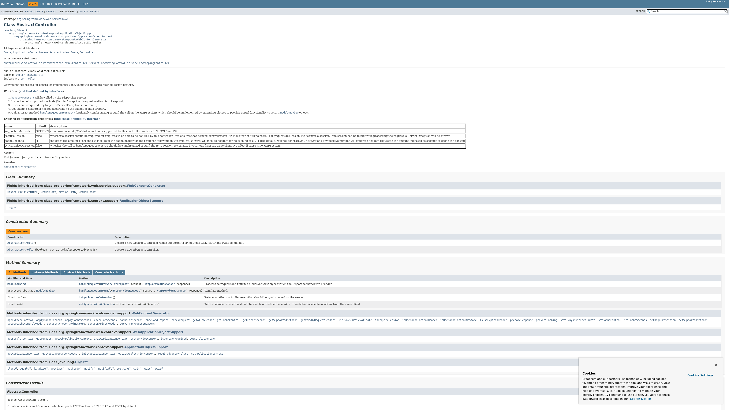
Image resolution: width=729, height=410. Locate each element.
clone (11, 368)
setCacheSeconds (635, 320)
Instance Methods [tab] (45, 272)
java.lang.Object (15, 30)
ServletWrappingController (150, 63)
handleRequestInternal (95, 290)
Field (28, 11)
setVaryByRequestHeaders (137, 323)
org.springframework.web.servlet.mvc (42, 18)
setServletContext (202, 338)
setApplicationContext (207, 353)
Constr (38, 11)
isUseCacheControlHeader (419, 320)
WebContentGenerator (30, 74)
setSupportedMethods (693, 320)
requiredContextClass (173, 353)
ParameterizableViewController (65, 63)
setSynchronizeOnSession (96, 304)
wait (136, 368)
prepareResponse (521, 320)
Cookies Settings (700, 375)
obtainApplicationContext (136, 353)
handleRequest (89, 283)
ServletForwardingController (109, 63)
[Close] (716, 365)
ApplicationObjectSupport (141, 201)
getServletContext (20, 338)
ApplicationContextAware (30, 52)
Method (50, 11)
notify (88, 368)
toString (123, 368)
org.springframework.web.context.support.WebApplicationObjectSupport (63, 36)
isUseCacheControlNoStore (458, 320)
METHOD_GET (48, 192)
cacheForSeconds (105, 320)
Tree (50, 4)
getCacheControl (228, 320)
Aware (7, 52)
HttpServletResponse (158, 283)
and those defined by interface (77, 118)
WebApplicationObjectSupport (158, 332)
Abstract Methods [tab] (76, 272)
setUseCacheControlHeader (25, 323)
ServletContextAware (63, 52)
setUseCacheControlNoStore (66, 323)
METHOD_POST (87, 192)
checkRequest (180, 320)
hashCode (73, 368)
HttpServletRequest (114, 283)
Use (42, 4)
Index (76, 4)
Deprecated (62, 4)
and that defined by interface (41, 91)
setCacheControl (609, 320)
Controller (87, 52)
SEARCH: (640, 11)
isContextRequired (174, 338)
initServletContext (144, 338)
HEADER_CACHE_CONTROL (22, 192)
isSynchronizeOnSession (95, 297)
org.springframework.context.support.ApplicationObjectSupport (52, 33)
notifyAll (105, 368)
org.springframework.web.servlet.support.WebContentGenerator (63, 39)
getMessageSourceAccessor (60, 353)
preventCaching (546, 320)
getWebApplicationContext (72, 338)
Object (80, 362)
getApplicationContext (23, 353)
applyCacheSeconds (49, 320)
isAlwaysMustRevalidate (355, 320)
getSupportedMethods (283, 320)
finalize (40, 368)
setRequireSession (663, 320)
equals (24, 368)
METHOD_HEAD (67, 192)
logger (12, 207)
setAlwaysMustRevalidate (577, 320)
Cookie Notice (640, 398)
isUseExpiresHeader (493, 320)
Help (85, 4)
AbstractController (21, 242)
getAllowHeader (203, 320)
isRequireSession (387, 320)
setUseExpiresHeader (102, 323)
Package (21, 4)
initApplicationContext (110, 338)
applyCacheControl (20, 320)
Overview (7, 4)
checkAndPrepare (157, 320)
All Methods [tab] (17, 272)
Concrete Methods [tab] (109, 272)
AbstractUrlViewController (23, 63)
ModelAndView (16, 283)
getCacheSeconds (254, 320)
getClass (56, 368)
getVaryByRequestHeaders (318, 320)
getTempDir (43, 338)
